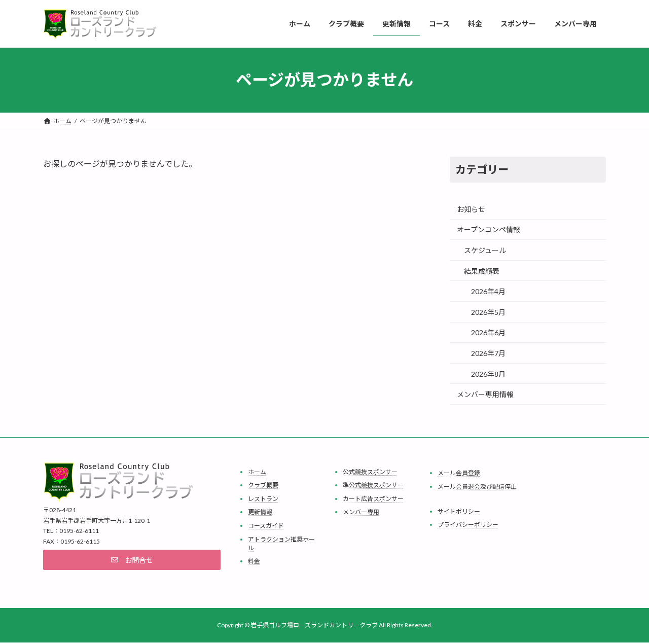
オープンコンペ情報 (488, 229)
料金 (254, 561)
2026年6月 (488, 332)
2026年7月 (488, 353)
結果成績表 (481, 270)
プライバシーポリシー (468, 524)
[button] (132, 560)
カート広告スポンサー (373, 498)
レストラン (263, 498)
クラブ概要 (263, 485)
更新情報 (260, 512)
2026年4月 (488, 291)
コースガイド (266, 525)
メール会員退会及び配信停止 (477, 486)
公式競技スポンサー (370, 471)
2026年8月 (488, 373)
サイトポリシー (459, 511)
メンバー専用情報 (485, 394)
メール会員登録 (459, 473)
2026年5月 (488, 311)
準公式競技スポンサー (373, 485)
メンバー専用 (361, 512)
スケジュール (485, 250)
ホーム (257, 471)
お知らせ (471, 208)
